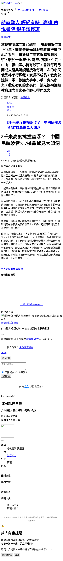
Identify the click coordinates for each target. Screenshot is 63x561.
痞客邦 (29, 339)
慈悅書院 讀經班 (9, 322)
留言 (36, 339)
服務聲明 (31, 520)
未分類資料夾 (26, 347)
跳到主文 (6, 37)
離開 (17, 555)
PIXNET (13, 517)
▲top (3, 352)
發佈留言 (6, 376)
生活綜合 (25, 97)
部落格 (10, 107)
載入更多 (6, 358)
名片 (9, 110)
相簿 (9, 103)
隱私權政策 (52, 517)
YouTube (36, 304)
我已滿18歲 (7, 555)
